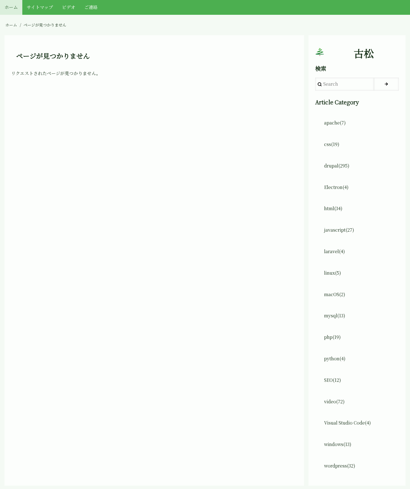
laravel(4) (334, 251)
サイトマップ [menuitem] (40, 7)
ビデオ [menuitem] (68, 7)
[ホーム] (319, 52)
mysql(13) (334, 315)
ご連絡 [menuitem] (91, 7)
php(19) (332, 337)
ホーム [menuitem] (11, 7)
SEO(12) (332, 380)
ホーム (11, 25)
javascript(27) (339, 230)
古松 (364, 53)
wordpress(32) (339, 465)
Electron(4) (336, 187)
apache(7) (335, 122)
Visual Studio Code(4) (347, 423)
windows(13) (337, 444)
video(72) (334, 401)
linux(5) (332, 273)
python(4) (335, 358)
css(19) (331, 144)
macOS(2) (334, 294)
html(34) (333, 208)
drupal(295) (336, 165)
